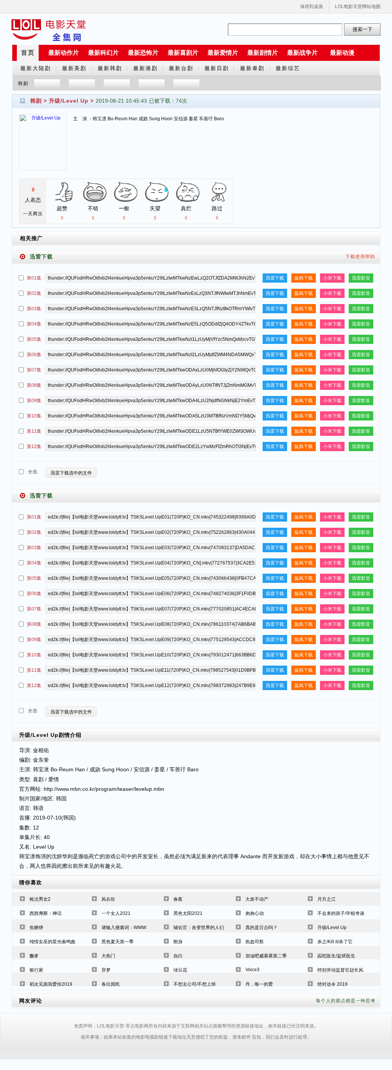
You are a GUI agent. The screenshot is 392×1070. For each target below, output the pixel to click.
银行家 (36, 970)
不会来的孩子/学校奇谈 (340, 913)
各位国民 (110, 984)
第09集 (34, 400)
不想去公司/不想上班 (194, 984)
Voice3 (252, 969)
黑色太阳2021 (188, 913)
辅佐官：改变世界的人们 (198, 927)
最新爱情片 (222, 52)
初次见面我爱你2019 (50, 984)
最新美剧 (74, 68)
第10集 (34, 416)
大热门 (108, 956)
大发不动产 (256, 899)
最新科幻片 (103, 52)
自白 (178, 956)
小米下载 (332, 278)
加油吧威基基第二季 (266, 956)
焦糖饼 (36, 927)
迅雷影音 (361, 278)
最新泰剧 (252, 68)
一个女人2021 (116, 913)
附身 (178, 941)
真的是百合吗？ (261, 927)
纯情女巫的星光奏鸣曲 (52, 941)
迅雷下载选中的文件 (71, 473)
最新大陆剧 (35, 68)
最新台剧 (181, 68)
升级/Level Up (68, 101)
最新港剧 (145, 68)
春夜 (178, 899)
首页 (28, 52)
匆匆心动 (254, 913)
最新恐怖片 (143, 52)
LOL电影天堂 (48, 29)
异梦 (106, 970)
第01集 (34, 278)
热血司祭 (254, 941)
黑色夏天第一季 (117, 941)
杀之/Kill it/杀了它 (335, 941)
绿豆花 (180, 970)
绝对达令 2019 (332, 984)
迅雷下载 (275, 278)
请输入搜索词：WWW (123, 927)
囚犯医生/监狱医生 (336, 956)
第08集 (34, 385)
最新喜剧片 (183, 52)
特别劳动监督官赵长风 (340, 970)
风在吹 (108, 899)
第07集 (34, 370)
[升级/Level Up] (43, 147)
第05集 (34, 339)
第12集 (34, 446)
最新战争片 (302, 52)
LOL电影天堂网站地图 (358, 6)
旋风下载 (303, 278)
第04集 (34, 324)
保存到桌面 (311, 6)
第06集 (34, 354)
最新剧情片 (262, 52)
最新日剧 (216, 68)
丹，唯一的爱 (259, 984)
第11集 (34, 431)
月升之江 (326, 899)
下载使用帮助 (360, 256)
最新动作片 (63, 52)
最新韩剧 (110, 68)
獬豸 (34, 956)
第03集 (34, 308)
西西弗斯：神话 (45, 913)
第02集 (34, 293)
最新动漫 (342, 52)
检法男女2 (40, 899)
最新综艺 (288, 68)
